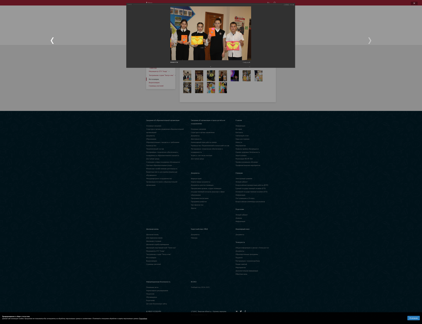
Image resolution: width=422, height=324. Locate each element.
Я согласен (414, 318)
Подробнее (143, 318)
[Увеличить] (291, 5)
